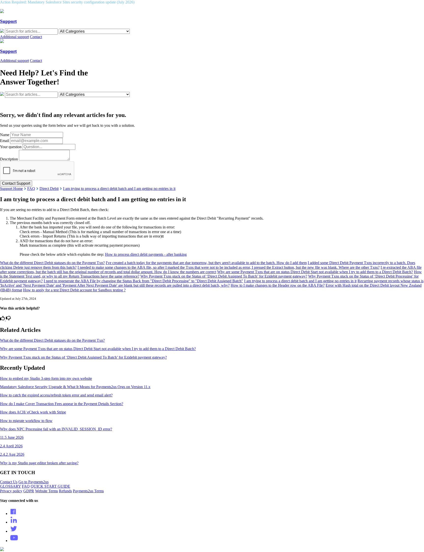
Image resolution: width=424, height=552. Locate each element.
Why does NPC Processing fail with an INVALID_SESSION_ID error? (56, 429)
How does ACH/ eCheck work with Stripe (33, 412)
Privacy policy (11, 491)
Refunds (65, 491)
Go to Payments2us (33, 482)
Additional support (14, 37)
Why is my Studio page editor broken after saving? (39, 463)
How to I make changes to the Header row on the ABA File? (278, 285)
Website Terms (46, 491)
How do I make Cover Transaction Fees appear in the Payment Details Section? (61, 404)
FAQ (31, 188)
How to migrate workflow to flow (26, 421)
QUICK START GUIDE (50, 486)
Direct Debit (49, 188)
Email (4, 141)
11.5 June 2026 (12, 437)
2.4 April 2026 (11, 446)
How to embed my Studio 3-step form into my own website (46, 378)
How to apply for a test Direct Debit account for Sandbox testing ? (74, 290)
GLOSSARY (10, 486)
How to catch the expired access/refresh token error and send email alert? (56, 395)
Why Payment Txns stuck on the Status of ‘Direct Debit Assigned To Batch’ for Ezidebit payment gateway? (223, 276)
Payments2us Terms (88, 491)
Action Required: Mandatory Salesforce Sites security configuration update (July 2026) (67, 2)
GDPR (28, 491)
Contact (36, 37)
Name (4, 135)
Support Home (11, 188)
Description (9, 159)
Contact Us (8, 482)
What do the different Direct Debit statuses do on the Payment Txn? (52, 263)
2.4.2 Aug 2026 (12, 454)
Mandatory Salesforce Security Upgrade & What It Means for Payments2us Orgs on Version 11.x (75, 387)
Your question (11, 147)
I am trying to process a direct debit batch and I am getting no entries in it (119, 188)
